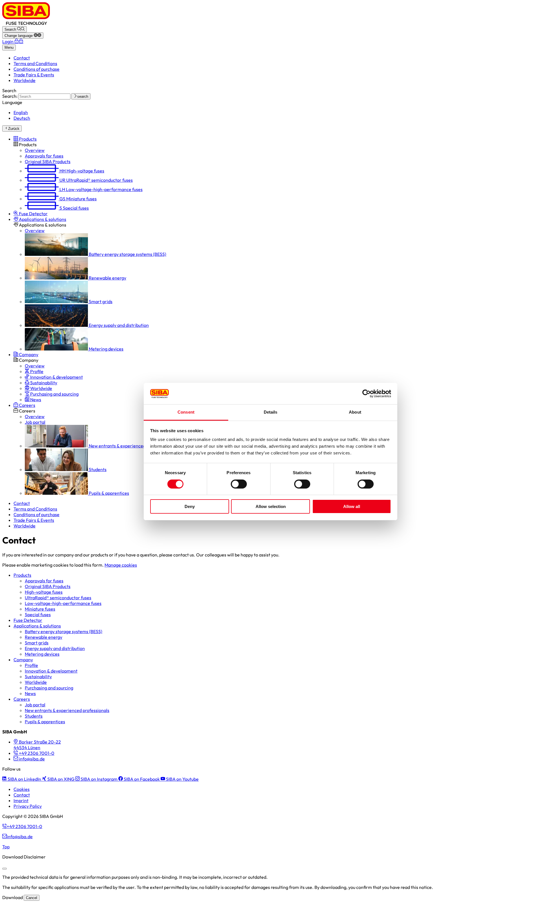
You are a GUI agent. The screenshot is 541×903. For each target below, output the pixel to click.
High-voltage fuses (44, 592)
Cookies (22, 789)
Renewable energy (43, 637)
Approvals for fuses (44, 580)
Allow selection (271, 506)
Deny (190, 506)
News (30, 693)
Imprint (21, 800)
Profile (31, 665)
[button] (25, 139)
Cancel (31, 898)
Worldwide (25, 80)
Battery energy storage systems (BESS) (63, 631)
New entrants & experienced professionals (67, 710)
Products (22, 575)
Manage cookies (121, 565)
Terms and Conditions (35, 63)
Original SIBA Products (47, 586)
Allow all (351, 506)
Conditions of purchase (36, 69)
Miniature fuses (40, 609)
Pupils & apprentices (45, 721)
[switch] (239, 484)
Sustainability (38, 676)
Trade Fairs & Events (34, 74)
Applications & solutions (37, 626)
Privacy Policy (28, 806)
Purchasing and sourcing (49, 688)
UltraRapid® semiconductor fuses (58, 597)
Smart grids (36, 642)
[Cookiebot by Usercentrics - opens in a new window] (366, 393)
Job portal (35, 704)
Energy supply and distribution (55, 648)
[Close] (4, 868)
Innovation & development (51, 671)
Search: (9, 96)
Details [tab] (271, 412)
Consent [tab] (186, 412)
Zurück (13, 129)
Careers (22, 699)
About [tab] (355, 412)
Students (34, 716)
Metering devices (42, 654)
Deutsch (22, 118)
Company (23, 659)
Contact (22, 58)
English (21, 112)
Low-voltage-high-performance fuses (63, 603)
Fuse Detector (28, 620)
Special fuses (38, 614)
